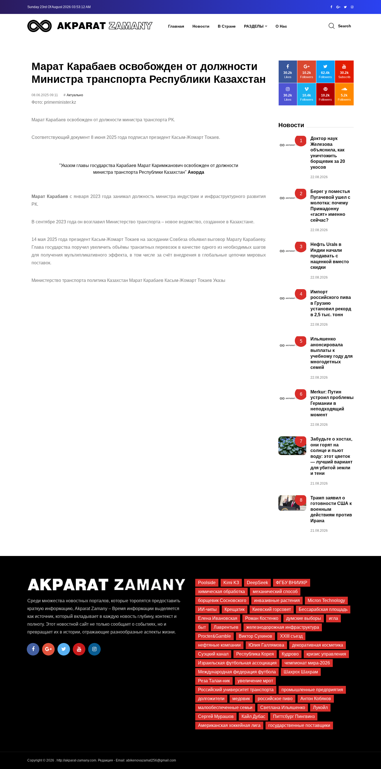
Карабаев (58, 196)
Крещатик (235, 609)
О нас (281, 26)
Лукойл (320, 707)
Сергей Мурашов (216, 716)
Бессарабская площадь (323, 609)
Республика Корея (255, 654)
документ (81, 137)
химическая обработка (221, 591)
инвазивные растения (277, 600)
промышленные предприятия (312, 689)
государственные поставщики (299, 725)
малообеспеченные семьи (225, 707)
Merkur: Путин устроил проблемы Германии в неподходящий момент (332, 403)
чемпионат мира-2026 (307, 663)
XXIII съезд (291, 636)
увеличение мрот (255, 680)
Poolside (207, 582)
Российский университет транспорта (236, 689)
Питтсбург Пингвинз (294, 716)
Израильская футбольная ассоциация (237, 663)
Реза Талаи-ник (214, 680)
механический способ (275, 591)
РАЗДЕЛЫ (254, 26)
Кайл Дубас (253, 716)
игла (333, 618)
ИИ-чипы (207, 609)
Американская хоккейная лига (229, 725)
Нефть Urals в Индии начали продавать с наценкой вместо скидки (329, 256)
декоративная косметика (317, 645)
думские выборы (303, 618)
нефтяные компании (219, 645)
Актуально (75, 95)
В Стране (227, 26)
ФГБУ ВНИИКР (291, 582)
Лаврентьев (226, 627)
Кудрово (290, 654)
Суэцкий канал (213, 654)
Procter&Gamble (214, 636)
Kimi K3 (231, 582)
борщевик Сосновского (222, 600)
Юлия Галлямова (266, 645)
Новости (200, 26)
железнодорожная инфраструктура (282, 627)
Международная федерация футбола (237, 671)
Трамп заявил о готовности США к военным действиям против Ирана (331, 509)
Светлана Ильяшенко (282, 707)
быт (202, 627)
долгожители (211, 698)
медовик (241, 698)
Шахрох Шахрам (301, 671)
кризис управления (326, 654)
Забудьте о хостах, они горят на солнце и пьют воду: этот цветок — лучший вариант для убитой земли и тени (331, 456)
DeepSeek (257, 582)
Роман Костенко (261, 618)
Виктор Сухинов (255, 636)
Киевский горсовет (271, 609)
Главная (176, 26)
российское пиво (275, 698)
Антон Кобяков (315, 698)
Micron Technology (326, 600)
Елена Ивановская (217, 618)
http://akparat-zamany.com (76, 760)
